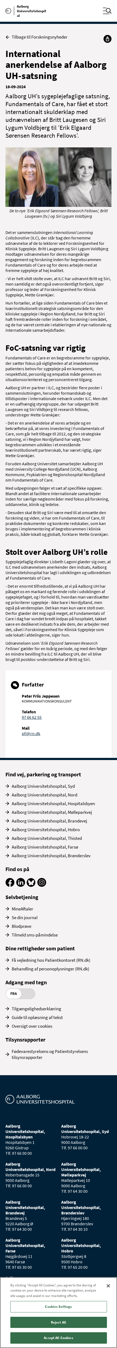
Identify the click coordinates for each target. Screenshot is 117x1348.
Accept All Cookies (58, 1338)
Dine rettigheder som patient (40, 948)
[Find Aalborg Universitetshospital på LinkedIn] (20, 885)
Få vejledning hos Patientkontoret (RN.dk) (51, 960)
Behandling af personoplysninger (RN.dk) (50, 969)
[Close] (108, 1286)
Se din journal (25, 917)
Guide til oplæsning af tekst (37, 1017)
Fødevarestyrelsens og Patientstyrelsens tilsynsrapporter (50, 1054)
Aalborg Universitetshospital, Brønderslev (51, 856)
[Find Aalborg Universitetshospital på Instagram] (41, 885)
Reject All (58, 1322)
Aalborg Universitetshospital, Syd (43, 786)
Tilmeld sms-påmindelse (35, 935)
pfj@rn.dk (31, 733)
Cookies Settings (58, 1306)
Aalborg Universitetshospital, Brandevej (49, 821)
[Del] (107, 39)
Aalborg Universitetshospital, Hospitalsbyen (53, 803)
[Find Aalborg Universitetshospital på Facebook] (9, 885)
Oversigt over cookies (32, 1026)
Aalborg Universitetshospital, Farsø (45, 847)
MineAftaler (22, 909)
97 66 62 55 (32, 717)
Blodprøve (21, 926)
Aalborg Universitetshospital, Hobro (46, 830)
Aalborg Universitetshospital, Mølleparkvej (52, 812)
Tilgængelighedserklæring (36, 1009)
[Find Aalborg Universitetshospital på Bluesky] (31, 885)
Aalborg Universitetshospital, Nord (44, 795)
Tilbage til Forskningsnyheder (39, 37)
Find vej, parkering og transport (43, 774)
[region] (58, 1312)
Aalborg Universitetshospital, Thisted (47, 838)
